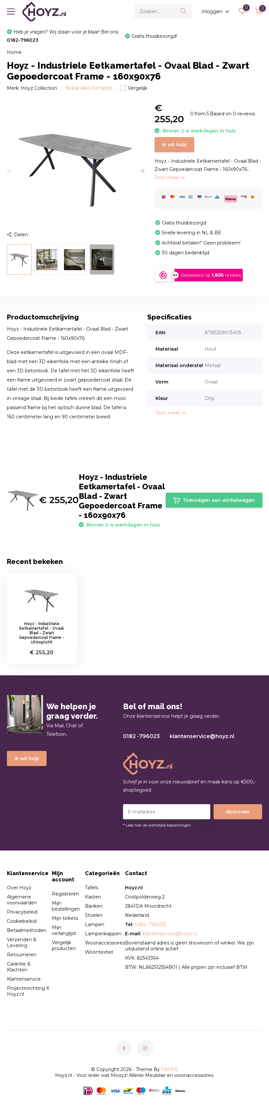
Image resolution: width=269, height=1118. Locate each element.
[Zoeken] (184, 11)
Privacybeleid (22, 912)
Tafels (91, 888)
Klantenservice (24, 979)
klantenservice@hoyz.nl (202, 736)
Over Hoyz (19, 888)
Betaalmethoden (26, 930)
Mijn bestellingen (66, 906)
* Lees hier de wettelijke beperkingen (157, 825)
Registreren (65, 894)
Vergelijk (137, 88)
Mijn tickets (65, 918)
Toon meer (168, 177)
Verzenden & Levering (21, 942)
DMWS (169, 1069)
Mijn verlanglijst (64, 930)
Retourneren (21, 955)
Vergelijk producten (64, 945)
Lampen (94, 924)
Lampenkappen (103, 934)
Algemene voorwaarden (22, 900)
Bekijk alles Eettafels (88, 88)
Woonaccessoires (105, 943)
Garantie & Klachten (19, 967)
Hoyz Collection (39, 88)
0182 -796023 (141, 736)
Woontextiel (99, 952)
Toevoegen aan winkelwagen (219, 500)
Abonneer (238, 812)
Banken (94, 906)
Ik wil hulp (174, 145)
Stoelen (94, 915)
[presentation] (9, 171)
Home (14, 52)
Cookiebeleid (21, 921)
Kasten (93, 897)
